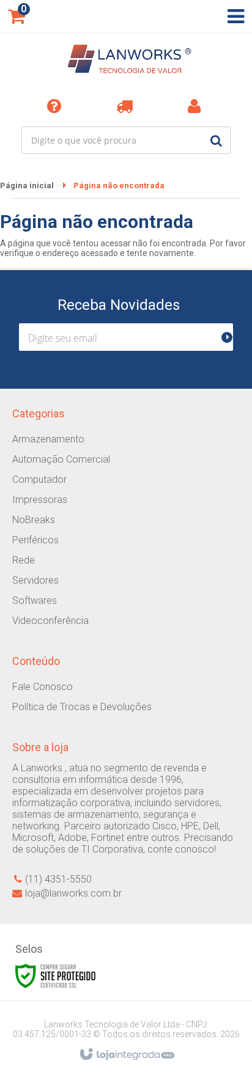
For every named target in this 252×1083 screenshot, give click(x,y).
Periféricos (35, 540)
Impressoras (39, 499)
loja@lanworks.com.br (73, 893)
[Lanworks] (126, 61)
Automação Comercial (61, 459)
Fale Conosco (42, 686)
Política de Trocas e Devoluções (82, 707)
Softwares (34, 600)
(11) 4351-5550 (58, 879)
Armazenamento (48, 439)
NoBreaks (33, 520)
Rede (23, 560)
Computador (39, 479)
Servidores (35, 580)
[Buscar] (216, 140)
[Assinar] (232, 337)
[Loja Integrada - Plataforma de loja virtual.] (126, 1054)
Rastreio (126, 106)
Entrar (197, 106)
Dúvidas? (56, 106)
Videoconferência (50, 620)
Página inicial (27, 185)
